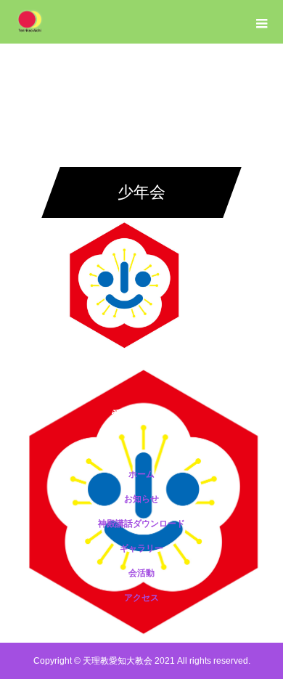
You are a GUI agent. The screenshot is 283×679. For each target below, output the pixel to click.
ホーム (141, 474)
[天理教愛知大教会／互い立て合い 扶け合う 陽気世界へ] (141, 414)
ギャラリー (141, 548)
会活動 (141, 573)
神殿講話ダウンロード (141, 524)
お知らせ (141, 499)
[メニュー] (261, 22)
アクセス (141, 598)
